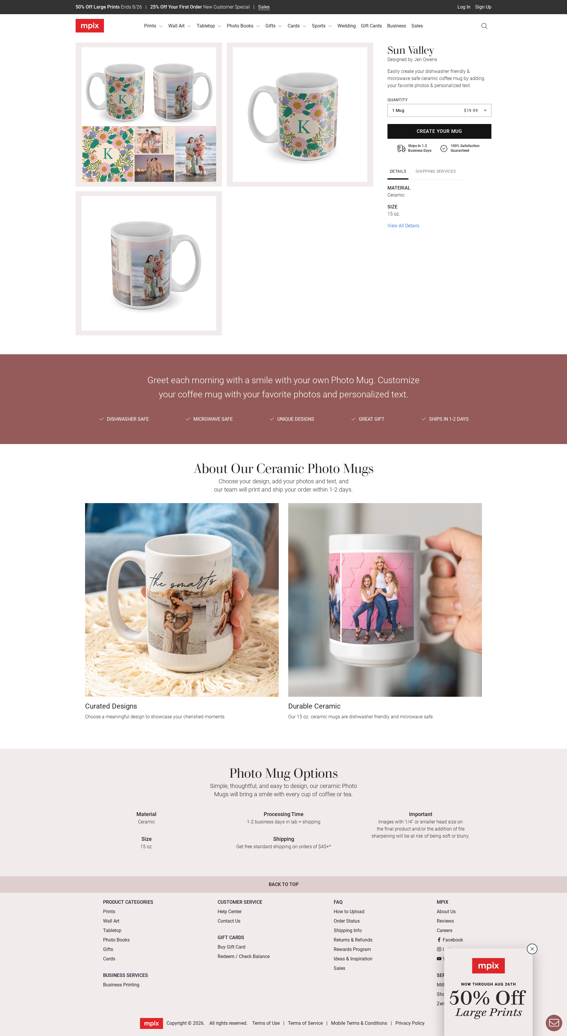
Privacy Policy (410, 1023)
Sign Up (483, 7)
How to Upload (349, 911)
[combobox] (439, 110)
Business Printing (121, 985)
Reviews (445, 921)
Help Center (230, 911)
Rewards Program (352, 949)
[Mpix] (90, 25)
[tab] (397, 171)
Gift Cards (371, 26)
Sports (318, 26)
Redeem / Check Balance (244, 956)
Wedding (347, 26)
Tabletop (206, 26)
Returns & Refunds (353, 940)
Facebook (453, 940)
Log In (463, 7)
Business (396, 26)
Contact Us (229, 921)
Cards (294, 26)
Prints (150, 26)
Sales (264, 7)
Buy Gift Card (231, 947)
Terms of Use (266, 1023)
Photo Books (240, 26)
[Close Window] (532, 949)
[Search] (484, 26)
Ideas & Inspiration (353, 959)
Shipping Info (348, 930)
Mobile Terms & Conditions (359, 1023)
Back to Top (284, 884)
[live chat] (554, 1023)
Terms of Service (305, 1023)
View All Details (403, 226)
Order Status (347, 921)
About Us (446, 911)
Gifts (270, 26)
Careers (444, 930)
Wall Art (176, 26)
